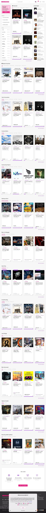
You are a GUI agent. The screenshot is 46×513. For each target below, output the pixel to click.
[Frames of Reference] (39, 140)
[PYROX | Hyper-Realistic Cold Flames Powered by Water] (16, 14)
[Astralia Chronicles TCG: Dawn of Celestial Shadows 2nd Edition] (17, 207)
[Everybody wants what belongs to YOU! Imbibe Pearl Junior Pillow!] (28, 275)
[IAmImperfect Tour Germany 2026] (17, 275)
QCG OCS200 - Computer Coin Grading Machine (28, 115)
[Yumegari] (39, 342)
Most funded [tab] (7, 301)
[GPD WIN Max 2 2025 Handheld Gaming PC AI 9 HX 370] (17, 72)
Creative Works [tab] (22, 7)
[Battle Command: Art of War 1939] (6, 241)
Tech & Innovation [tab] (16, 7)
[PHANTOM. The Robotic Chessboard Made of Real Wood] (39, 72)
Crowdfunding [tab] (11, 99)
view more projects (29, 60)
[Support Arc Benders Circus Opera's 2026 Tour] (28, 342)
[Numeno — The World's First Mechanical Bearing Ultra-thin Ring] (6, 342)
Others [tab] (18, 200)
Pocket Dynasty (17, 249)
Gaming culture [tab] (24, 65)
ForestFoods (38, 181)
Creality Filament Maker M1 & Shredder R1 (5, 81)
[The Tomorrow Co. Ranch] (6, 174)
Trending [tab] (3, 301)
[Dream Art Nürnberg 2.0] (28, 174)
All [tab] (12, 7)
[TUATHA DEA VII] (28, 140)
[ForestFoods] (39, 174)
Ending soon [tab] (20, 99)
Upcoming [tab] (6, 99)
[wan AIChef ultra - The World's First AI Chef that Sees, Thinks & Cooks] (27, 14)
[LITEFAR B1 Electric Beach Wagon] (16, 39)
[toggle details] (21, 33)
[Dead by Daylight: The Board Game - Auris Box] (6, 207)
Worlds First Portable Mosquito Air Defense (28, 81)
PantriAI (26, 249)
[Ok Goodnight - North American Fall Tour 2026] (17, 140)
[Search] (17, 2)
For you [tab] (3, 99)
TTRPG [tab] (10, 200)
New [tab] (7, 267)
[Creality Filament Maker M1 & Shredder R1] (6, 72)
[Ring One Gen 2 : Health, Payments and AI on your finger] (27, 39)
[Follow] (14, 347)
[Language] (35, 1)
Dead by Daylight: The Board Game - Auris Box (6, 216)
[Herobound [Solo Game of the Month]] (28, 207)
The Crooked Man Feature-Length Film (39, 250)
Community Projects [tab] (18, 65)
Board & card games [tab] (5, 200)
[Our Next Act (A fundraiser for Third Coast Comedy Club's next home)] (6, 140)
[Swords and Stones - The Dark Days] (39, 207)
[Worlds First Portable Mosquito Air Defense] (28, 72)
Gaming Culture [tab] (27, 7)
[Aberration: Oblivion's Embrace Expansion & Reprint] (6, 275)
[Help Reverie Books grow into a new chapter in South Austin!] (17, 174)
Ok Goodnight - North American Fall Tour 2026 (17, 149)
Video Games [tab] (14, 200)
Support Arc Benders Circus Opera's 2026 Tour (28, 351)
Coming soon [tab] (4, 267)
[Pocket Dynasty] (17, 241)
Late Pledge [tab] (15, 99)
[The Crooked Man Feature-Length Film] (39, 241)
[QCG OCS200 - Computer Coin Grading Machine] (28, 106)
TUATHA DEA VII (27, 147)
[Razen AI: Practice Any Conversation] (39, 275)
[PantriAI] (28, 241)
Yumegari (37, 350)
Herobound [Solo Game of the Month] (28, 216)
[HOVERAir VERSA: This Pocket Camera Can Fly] (6, 106)
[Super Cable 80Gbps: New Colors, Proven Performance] (17, 342)
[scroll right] (31, 7)
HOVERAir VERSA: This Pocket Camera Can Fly (5, 115)
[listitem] (6, 30)
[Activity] (38, 1)
